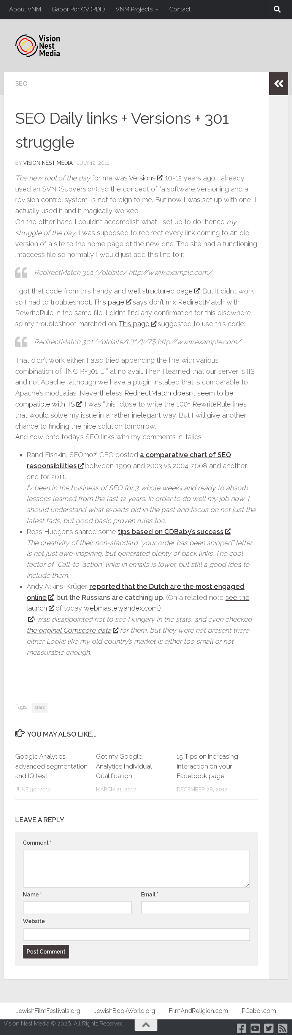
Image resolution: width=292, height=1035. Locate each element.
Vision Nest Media (48, 163)
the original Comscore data (69, 630)
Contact (180, 9)
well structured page (160, 291)
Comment (37, 843)
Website (34, 921)
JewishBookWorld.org (124, 1010)
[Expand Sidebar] (278, 83)
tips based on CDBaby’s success (171, 532)
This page (109, 302)
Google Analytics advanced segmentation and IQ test (51, 766)
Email (150, 894)
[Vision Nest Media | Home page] (37, 45)
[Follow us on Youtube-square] (255, 1028)
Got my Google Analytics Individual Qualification (123, 766)
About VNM (25, 9)
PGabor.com (259, 1010)
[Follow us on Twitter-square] (269, 1028)
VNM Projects (134, 9)
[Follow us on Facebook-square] (241, 1028)
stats (40, 707)
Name (32, 894)
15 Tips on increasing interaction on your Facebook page (207, 766)
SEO (21, 83)
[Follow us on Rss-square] (283, 1028)
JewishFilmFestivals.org (48, 1010)
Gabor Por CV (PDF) (78, 9)
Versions (142, 178)
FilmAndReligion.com (198, 1010)
